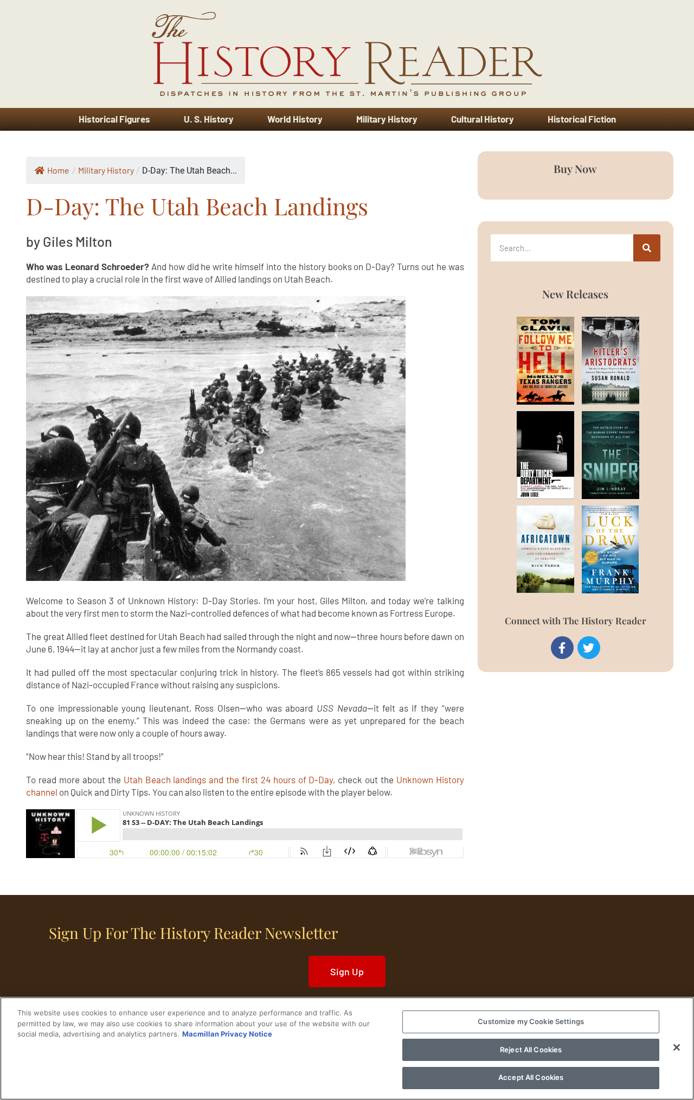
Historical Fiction (582, 118)
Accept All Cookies (530, 1077)
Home (58, 170)
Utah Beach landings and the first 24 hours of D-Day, (230, 779)
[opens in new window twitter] (588, 647)
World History (295, 118)
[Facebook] (562, 647)
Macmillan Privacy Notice (227, 1033)
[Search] (646, 247)
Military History (386, 118)
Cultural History (482, 118)
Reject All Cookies (531, 1049)
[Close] (677, 1047)
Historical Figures (114, 118)
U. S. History (209, 118)
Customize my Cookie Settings (531, 1021)
